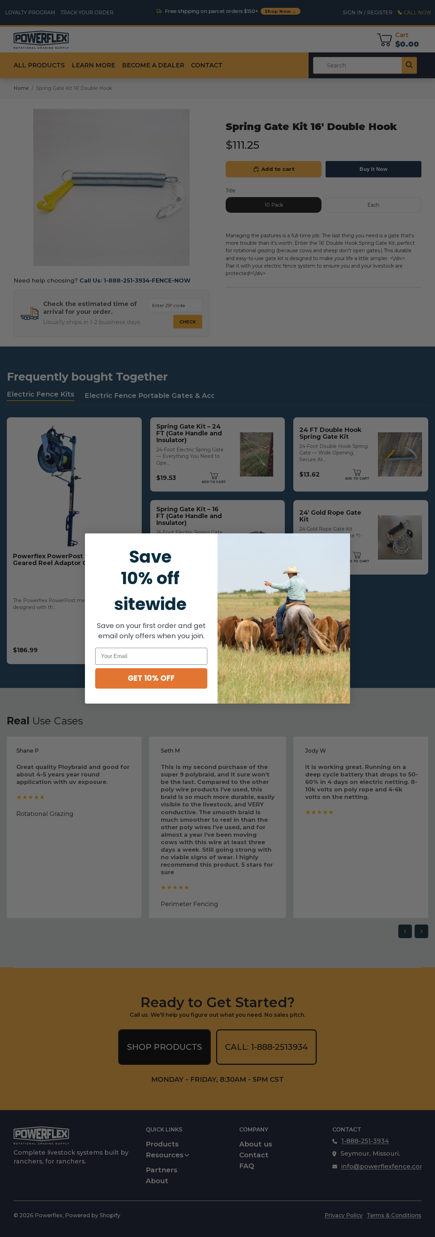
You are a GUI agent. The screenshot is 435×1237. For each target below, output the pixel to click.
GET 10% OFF (151, 678)
